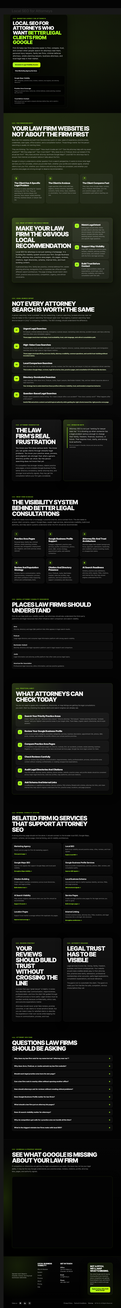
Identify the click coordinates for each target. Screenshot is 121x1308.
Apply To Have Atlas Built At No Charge (100, 1289)
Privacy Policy (68, 1303)
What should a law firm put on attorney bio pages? (34, 1104)
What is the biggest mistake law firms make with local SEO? (38, 1128)
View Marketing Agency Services (26, 71)
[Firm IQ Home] (22, 1267)
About (39, 1281)
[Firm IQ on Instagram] (29, 1303)
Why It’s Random (43, 1269)
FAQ (39, 1287)
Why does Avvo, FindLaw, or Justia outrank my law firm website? (40, 1066)
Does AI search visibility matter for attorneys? (32, 1112)
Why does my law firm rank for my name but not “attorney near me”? (41, 1058)
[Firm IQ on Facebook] (20, 1303)
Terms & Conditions (80, 1303)
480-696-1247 (64, 1282)
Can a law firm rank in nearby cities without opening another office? (41, 1081)
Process (40, 1278)
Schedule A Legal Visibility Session (26, 65)
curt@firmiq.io (64, 1277)
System (40, 1272)
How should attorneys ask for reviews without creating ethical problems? (43, 1089)
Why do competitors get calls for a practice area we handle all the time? (42, 1120)
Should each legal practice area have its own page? (34, 1074)
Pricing (40, 1284)
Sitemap (90, 1303)
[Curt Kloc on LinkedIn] (25, 1303)
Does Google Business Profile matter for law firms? (34, 1097)
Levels (40, 1275)
